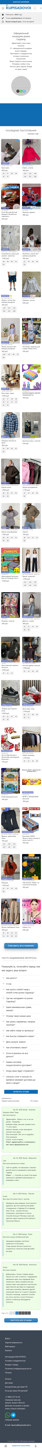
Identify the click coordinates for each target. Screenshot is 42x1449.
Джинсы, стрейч (28, 621)
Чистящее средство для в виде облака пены (31, 348)
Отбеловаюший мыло (9, 797)
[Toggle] (4, 978)
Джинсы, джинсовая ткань (9, 837)
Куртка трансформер (9, 532)
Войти (7, 1339)
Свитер (25, 532)
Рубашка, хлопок (29, 300)
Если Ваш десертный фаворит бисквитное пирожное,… (9, 214)
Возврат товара (11, 1365)
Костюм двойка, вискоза (31, 665)
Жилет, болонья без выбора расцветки (9, 348)
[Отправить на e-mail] (17, 91)
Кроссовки (5, 168)
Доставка (9, 1383)
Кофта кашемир (28, 755)
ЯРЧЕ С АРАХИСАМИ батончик (30, 798)
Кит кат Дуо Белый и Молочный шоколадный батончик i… (10, 757)
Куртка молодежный (30, 487)
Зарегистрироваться (13, 1343)
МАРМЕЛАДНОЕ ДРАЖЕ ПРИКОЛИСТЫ (31, 394)
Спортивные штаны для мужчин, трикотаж (10, 255)
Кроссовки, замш (8, 393)
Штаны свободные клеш (10, 927)
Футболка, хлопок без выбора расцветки (30, 255)
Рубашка (5, 883)
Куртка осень (6, 487)
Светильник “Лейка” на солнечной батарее (31, 884)
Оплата (8, 1379)
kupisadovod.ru (7, 1098)
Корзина (8, 1350)
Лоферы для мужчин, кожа (9, 710)
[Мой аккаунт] (35, 8)
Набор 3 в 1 (27, 927)
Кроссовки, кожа (28, 709)
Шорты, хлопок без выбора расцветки (8, 301)
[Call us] (21, 91)
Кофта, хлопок (28, 168)
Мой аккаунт (10, 1346)
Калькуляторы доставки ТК (16, 1387)
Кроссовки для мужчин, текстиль (10, 666)
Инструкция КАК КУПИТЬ (15, 1357)
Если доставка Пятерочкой (16, 1391)
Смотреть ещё (33, 134)
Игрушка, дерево (29, 212)
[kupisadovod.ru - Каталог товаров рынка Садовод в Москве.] (18, 8)
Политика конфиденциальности (18, 1369)
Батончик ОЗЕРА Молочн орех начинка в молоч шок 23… (31, 838)
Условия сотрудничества (15, 1361)
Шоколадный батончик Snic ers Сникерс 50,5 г (10, 577)
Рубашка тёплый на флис (9, 442)
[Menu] (3, 8)
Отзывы (8, 1373)
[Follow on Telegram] (24, 91)
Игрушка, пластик (8, 621)
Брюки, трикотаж (29, 576)
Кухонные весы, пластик (31, 441)
